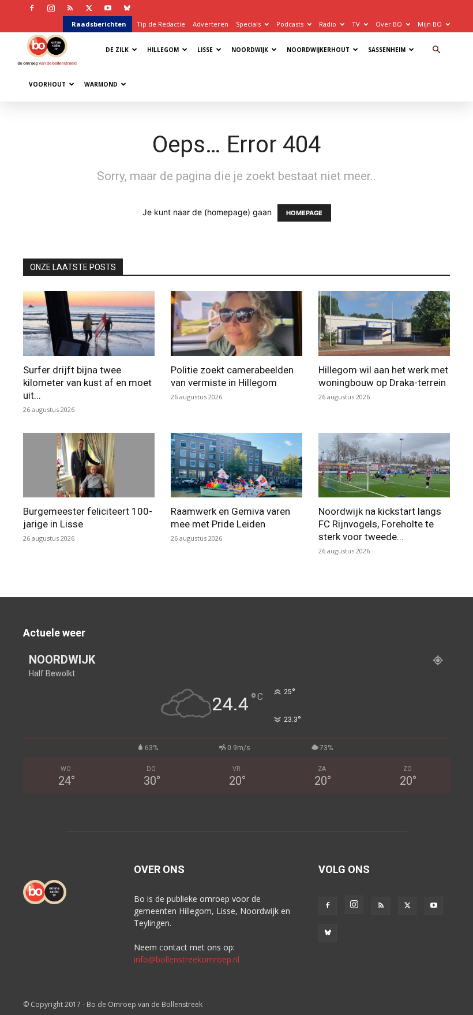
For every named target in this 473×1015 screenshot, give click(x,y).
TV (356, 24)
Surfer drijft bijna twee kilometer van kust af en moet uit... (87, 382)
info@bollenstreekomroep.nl (186, 959)
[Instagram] (50, 8)
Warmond (101, 84)
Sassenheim (387, 50)
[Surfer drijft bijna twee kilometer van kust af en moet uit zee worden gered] (89, 323)
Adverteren (210, 24)
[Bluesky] (127, 8)
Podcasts (289, 24)
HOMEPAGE (304, 213)
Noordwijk (249, 50)
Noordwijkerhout (318, 50)
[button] (436, 49)
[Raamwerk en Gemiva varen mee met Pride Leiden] (236, 465)
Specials (248, 24)
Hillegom (163, 50)
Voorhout (47, 84)
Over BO (389, 24)
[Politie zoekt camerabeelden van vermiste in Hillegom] (236, 323)
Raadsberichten (99, 24)
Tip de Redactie (161, 24)
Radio (327, 24)
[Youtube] (108, 8)
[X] (88, 8)
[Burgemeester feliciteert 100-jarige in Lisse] (89, 465)
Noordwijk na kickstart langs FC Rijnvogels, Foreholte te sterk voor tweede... (379, 523)
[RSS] (69, 8)
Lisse (205, 50)
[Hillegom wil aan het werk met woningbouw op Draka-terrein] (384, 323)
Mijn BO (430, 24)
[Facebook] (31, 8)
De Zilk (117, 50)
